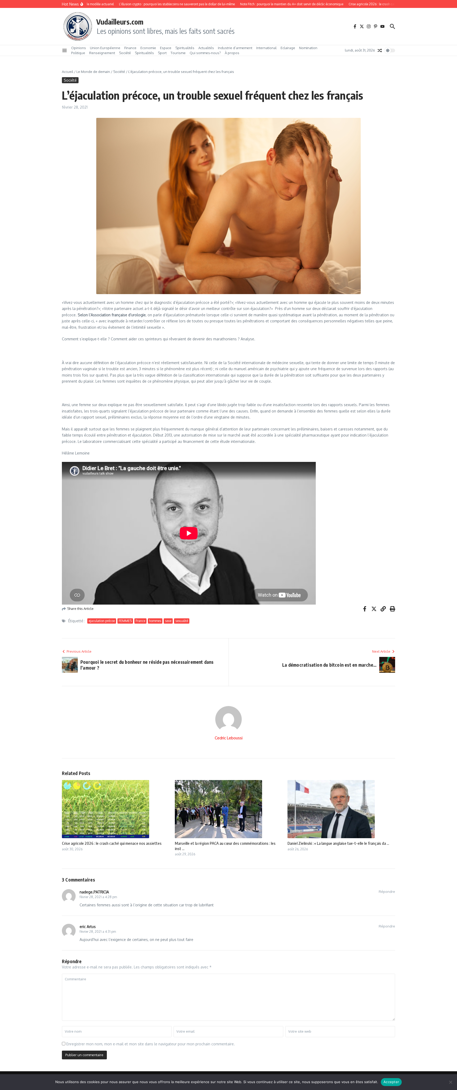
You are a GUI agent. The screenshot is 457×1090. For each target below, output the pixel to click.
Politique (78, 53)
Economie (148, 48)
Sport (162, 53)
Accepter (391, 1082)
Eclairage (288, 48)
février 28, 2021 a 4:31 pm (98, 932)
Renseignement (102, 53)
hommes (155, 621)
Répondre (387, 891)
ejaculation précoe (102, 621)
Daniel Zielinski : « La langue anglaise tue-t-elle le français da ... (338, 843)
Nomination (308, 48)
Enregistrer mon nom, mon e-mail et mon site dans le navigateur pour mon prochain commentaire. (150, 1044)
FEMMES (125, 621)
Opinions (78, 48)
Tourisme (178, 53)
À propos (232, 53)
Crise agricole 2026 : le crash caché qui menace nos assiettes (112, 843)
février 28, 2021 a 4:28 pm (98, 897)
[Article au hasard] (380, 50)
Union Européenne (105, 48)
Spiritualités (184, 48)
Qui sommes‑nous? (205, 53)
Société (125, 53)
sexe (168, 621)
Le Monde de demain (93, 71)
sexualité (181, 621)
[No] (450, 1082)
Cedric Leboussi (229, 737)
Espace (165, 48)
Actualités (206, 48)
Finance (130, 48)
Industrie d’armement (235, 48)
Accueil (67, 71)
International (266, 48)
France (140, 621)
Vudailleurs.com (119, 21)
